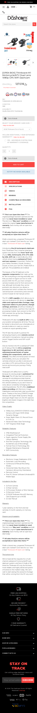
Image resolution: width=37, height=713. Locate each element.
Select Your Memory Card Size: (16, 124)
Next (33, 62)
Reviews (10, 195)
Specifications (13, 186)
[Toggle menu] (3, 7)
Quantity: (6, 147)
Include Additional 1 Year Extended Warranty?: (18, 136)
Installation (13, 204)
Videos (10, 191)
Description (12, 182)
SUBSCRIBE (28, 680)
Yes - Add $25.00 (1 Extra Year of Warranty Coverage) (19, 141)
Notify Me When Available (18, 172)
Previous (3, 62)
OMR (13, 7)
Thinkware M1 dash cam (16, 243)
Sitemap (22, 690)
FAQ (8, 209)
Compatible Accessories (18, 200)
